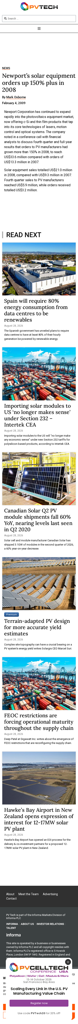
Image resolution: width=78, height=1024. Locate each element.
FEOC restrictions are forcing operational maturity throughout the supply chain (38, 721)
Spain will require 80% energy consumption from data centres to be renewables (36, 310)
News (6, 68)
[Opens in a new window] (13, 934)
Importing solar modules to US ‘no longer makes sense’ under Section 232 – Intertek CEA (37, 415)
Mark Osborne (16, 97)
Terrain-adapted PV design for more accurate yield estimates (37, 627)
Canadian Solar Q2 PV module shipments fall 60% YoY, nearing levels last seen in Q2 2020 (38, 520)
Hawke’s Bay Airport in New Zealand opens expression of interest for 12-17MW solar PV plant (38, 819)
